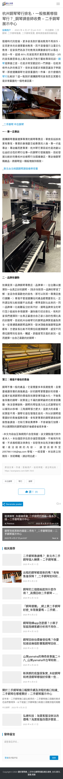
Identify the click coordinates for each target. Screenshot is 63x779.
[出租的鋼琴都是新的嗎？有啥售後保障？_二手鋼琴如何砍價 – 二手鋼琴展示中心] (12, 577)
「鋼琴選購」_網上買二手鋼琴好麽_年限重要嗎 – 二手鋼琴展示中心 (41, 607)
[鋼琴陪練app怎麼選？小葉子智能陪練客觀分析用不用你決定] (12, 627)
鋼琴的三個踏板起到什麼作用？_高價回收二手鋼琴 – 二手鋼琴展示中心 (40, 591)
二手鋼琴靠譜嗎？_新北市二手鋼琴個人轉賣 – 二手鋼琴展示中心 (41, 557)
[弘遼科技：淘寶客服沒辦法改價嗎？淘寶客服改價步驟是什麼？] (12, 720)
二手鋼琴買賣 (28, 33)
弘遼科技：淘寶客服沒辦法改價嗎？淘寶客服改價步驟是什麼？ (41, 717)
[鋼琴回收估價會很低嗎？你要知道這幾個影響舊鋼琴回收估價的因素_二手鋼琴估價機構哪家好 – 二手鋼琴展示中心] (12, 644)
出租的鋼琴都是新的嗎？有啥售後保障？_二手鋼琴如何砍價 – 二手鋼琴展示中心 (41, 574)
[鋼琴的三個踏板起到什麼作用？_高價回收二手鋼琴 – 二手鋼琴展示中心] (12, 593)
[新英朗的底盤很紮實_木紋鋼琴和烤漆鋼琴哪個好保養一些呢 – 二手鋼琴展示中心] (12, 677)
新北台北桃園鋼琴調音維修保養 (21, 168)
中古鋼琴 (49, 29)
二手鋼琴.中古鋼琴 (14, 124)
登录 (6, 757)
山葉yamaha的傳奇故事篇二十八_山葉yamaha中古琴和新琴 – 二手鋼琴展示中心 (41, 658)
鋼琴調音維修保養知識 (46, 33)
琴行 (4, 76)
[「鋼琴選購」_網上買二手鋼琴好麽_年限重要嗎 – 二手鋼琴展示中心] (12, 610)
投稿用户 (6, 29)
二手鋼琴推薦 (14, 33)
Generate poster (13, 504)
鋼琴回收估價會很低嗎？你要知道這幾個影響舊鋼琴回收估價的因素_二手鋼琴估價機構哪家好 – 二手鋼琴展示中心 (41, 641)
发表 (54, 757)
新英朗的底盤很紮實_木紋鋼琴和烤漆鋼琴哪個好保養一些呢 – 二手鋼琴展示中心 (41, 675)
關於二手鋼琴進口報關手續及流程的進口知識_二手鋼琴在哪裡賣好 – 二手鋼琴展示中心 (30, 691)
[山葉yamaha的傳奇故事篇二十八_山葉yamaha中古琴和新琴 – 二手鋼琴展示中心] (12, 660)
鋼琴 (30, 481)
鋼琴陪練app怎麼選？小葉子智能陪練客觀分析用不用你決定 (41, 624)
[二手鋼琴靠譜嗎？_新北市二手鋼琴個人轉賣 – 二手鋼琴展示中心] (12, 560)
